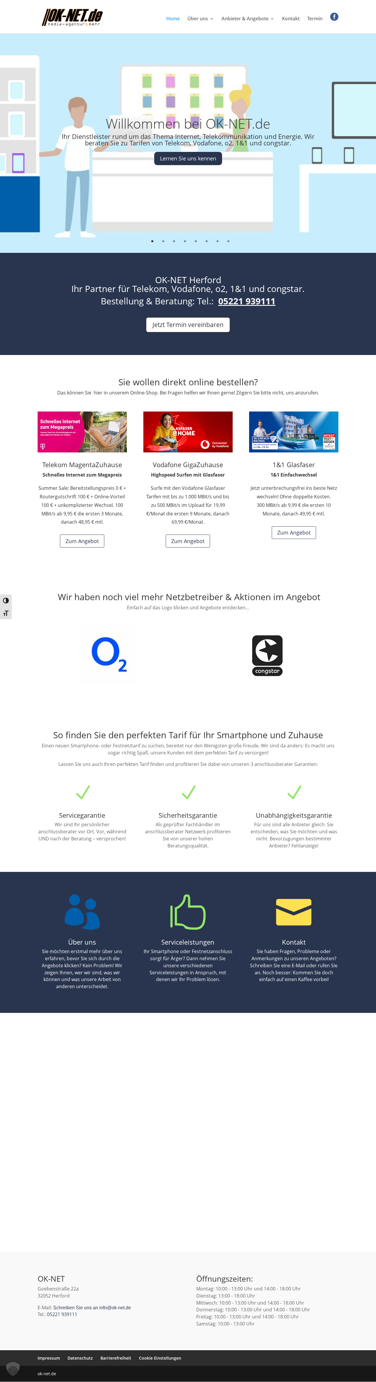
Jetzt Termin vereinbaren (188, 325)
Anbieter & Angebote (244, 19)
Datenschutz (80, 1358)
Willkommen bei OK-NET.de (188, 123)
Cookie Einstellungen (160, 1358)
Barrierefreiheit (115, 1358)
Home (173, 19)
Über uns (197, 19)
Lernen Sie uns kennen (188, 158)
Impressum (49, 1358)
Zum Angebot (82, 541)
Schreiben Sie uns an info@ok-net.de (92, 1307)
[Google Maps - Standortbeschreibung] (188, 1072)
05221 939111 (247, 301)
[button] (13, 1369)
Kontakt (291, 19)
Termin (315, 19)
